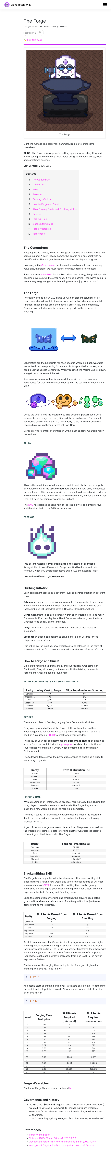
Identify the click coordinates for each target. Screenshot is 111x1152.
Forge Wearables (42, 228)
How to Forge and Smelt (46, 204)
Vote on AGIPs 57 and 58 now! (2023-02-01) (53, 1138)
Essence (37, 194)
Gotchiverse (47, 265)
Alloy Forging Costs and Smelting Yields (54, 209)
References (39, 233)
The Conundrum (41, 179)
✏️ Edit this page (33, 39)
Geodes (37, 214)
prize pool (66, 744)
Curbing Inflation (42, 199)
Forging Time (40, 218)
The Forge (38, 184)
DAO (30, 504)
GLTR (52, 735)
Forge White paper (39, 1134)
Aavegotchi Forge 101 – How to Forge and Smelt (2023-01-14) (63, 1141)
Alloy (35, 189)
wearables (46, 274)
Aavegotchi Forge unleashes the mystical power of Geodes (61, 1145)
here (71, 1088)
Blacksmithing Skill (43, 223)
